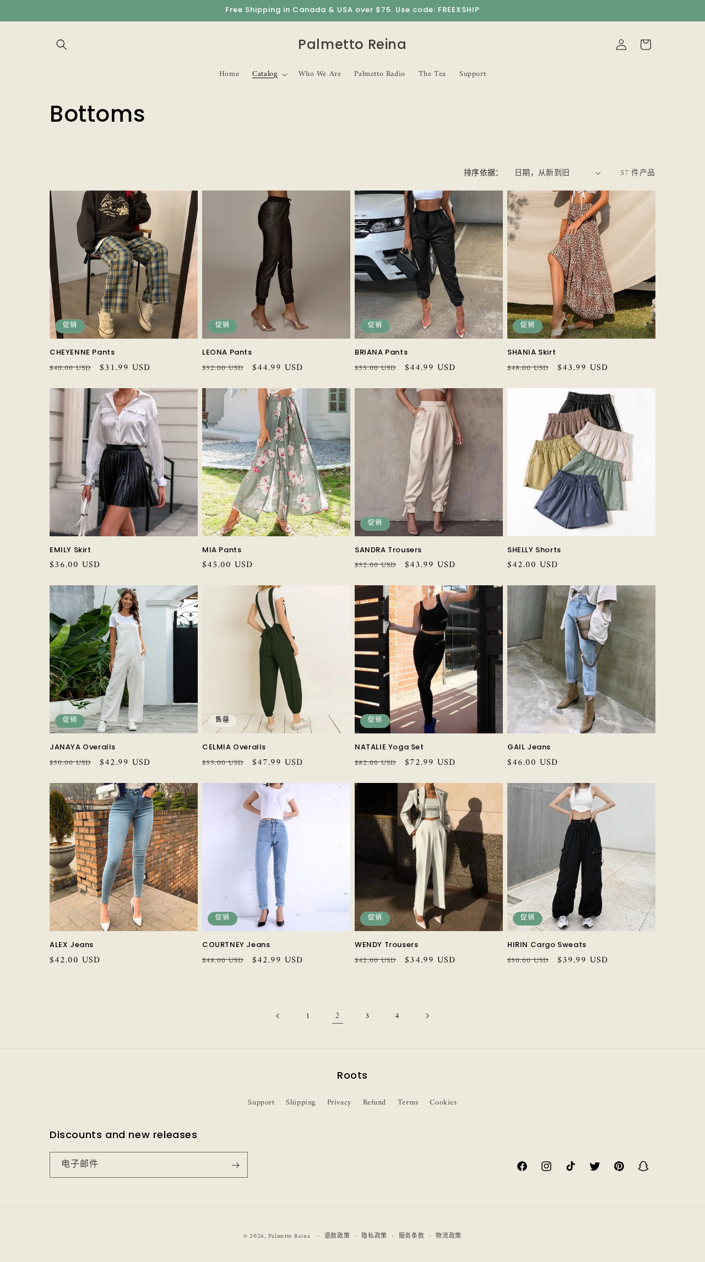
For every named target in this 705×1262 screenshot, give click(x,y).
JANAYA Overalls (83, 747)
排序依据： (483, 173)
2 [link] (337, 1016)
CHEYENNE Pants (82, 352)
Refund (375, 1102)
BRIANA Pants (381, 352)
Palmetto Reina (289, 1236)
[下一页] (427, 1016)
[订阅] (235, 1165)
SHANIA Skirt (531, 352)
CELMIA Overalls (234, 747)
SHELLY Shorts (534, 550)
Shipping (301, 1102)
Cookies (443, 1102)
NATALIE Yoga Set (389, 747)
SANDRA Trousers (388, 550)
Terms (408, 1102)
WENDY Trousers (386, 945)
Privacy (339, 1102)
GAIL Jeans (529, 747)
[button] (62, 44)
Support (261, 1102)
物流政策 (449, 1236)
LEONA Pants (227, 352)
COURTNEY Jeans (236, 945)
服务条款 (412, 1236)
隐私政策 (374, 1236)
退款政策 (337, 1236)
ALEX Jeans (72, 945)
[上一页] (278, 1016)
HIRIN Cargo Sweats (547, 945)
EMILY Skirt (70, 550)
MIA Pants (221, 550)
